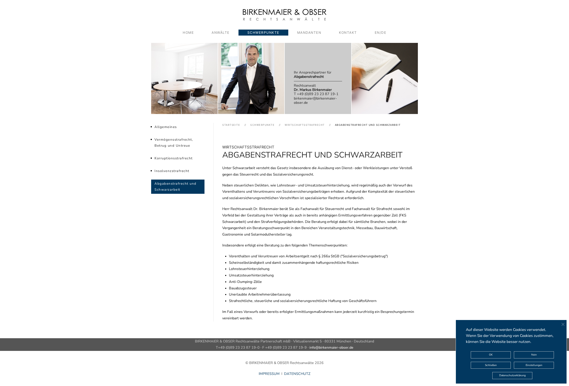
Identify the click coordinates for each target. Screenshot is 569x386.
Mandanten (309, 32)
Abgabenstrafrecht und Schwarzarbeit (175, 186)
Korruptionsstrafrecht (173, 158)
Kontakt (348, 32)
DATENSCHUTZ (297, 373)
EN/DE (381, 32)
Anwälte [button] (221, 32)
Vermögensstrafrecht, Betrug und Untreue (173, 142)
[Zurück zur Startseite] (285, 15)
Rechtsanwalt (313, 87)
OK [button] (491, 354)
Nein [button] (534, 354)
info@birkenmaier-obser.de (331, 347)
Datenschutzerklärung (512, 375)
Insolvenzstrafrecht (171, 171)
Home (188, 32)
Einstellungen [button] (534, 365)
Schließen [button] (491, 365)
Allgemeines (165, 127)
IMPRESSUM (269, 373)
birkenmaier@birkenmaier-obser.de (315, 100)
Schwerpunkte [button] (263, 32)
